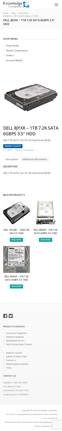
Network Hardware (15, 336)
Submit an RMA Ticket (16, 356)
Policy (9, 367)
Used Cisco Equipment (16, 333)
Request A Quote (13, 146)
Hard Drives (29, 150)
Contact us (11, 360)
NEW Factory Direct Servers (19, 344)
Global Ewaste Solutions (17, 364)
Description (12, 159)
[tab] (12, 159)
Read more (16, 240)
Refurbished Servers (15, 340)
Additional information (34, 159)
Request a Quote (14, 352)
